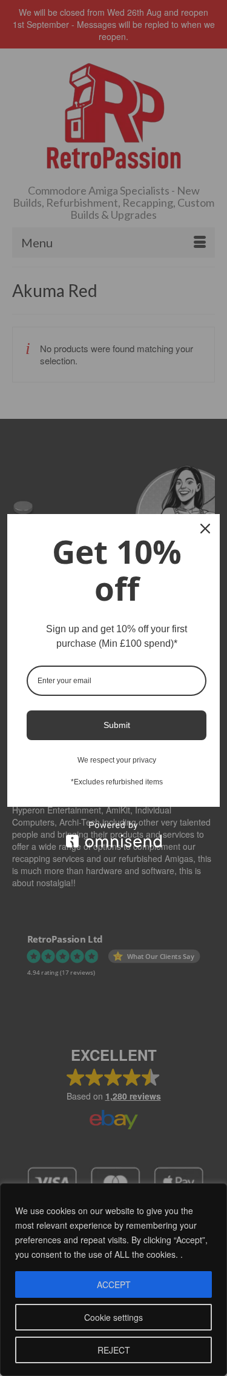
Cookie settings (113, 1317)
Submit (117, 725)
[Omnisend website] (113, 834)
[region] (113, 1279)
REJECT (113, 1350)
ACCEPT (114, 1284)
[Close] (205, 528)
